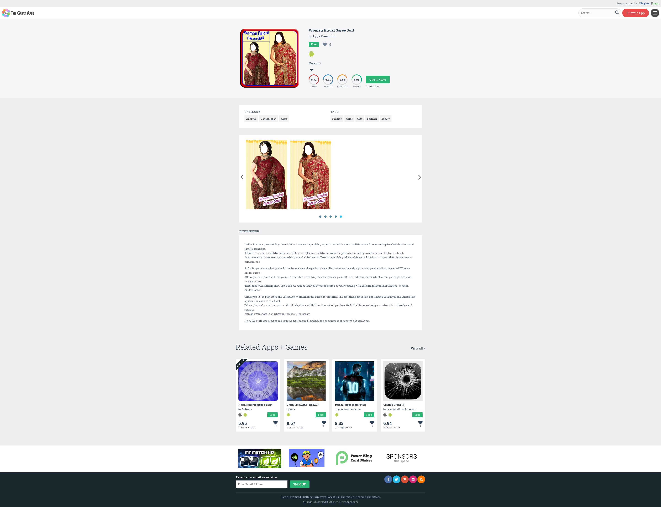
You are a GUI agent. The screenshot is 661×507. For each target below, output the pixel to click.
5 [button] (341, 216)
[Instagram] (413, 479)
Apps (284, 118)
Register (645, 3)
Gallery (307, 497)
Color (349, 118)
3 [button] (330, 216)
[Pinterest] (405, 479)
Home (284, 497)
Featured (295, 497)
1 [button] (320, 216)
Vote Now (377, 80)
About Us (333, 497)
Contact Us (347, 497)
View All (417, 348)
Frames (337, 118)
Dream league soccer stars (350, 404)
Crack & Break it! (393, 404)
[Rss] (421, 479)
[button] (242, 176)
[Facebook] (388, 479)
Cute (360, 118)
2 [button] (325, 216)
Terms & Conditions (368, 497)
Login (655, 3)
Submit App (636, 13)
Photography (268, 118)
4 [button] (335, 216)
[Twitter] (396, 479)
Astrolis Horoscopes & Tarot (255, 404)
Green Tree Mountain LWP (303, 404)
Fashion (372, 118)
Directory (320, 497)
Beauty (385, 118)
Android (251, 118)
